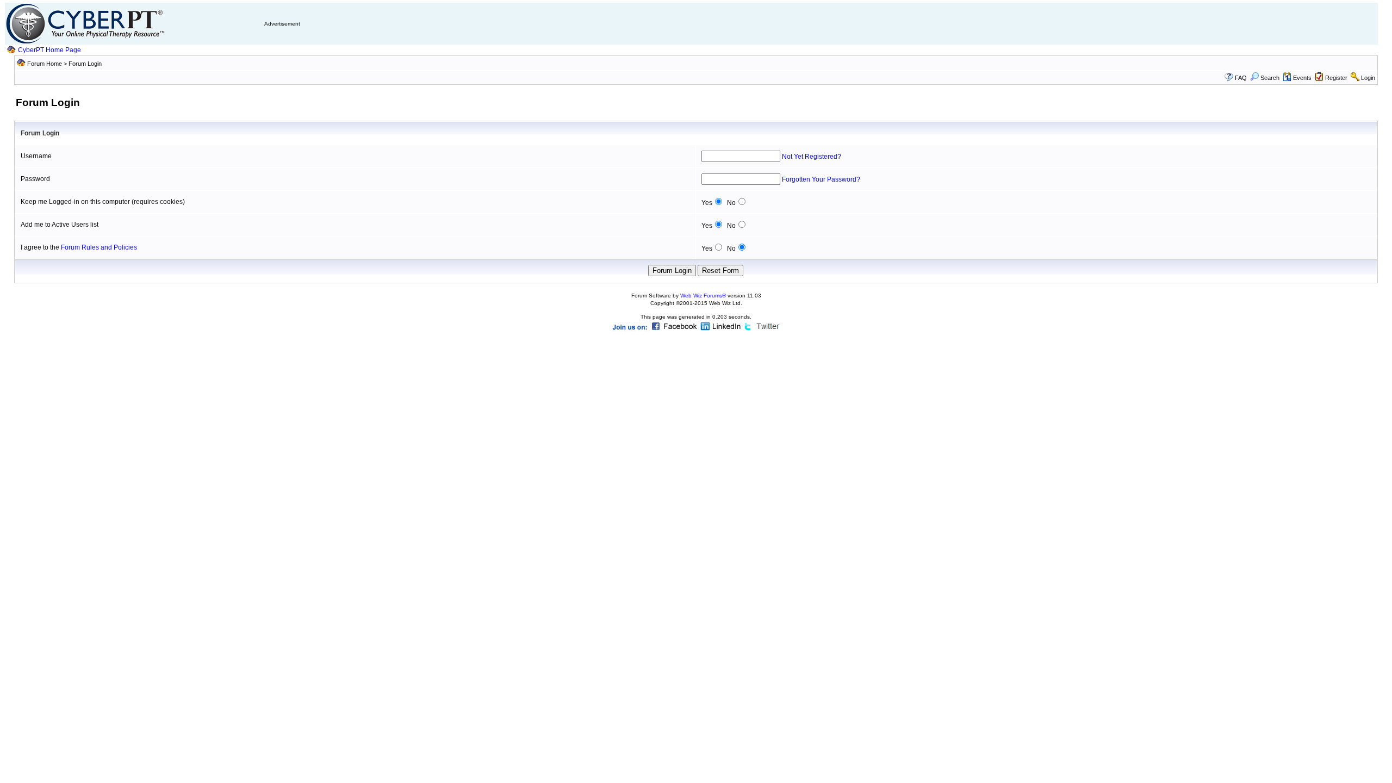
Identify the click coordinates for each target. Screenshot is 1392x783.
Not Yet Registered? (811, 156)
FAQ (1241, 77)
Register (1336, 77)
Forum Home (44, 63)
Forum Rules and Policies (99, 247)
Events (1302, 77)
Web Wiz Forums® (703, 296)
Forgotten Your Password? (821, 179)
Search (1269, 77)
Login (1368, 77)
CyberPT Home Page (49, 50)
